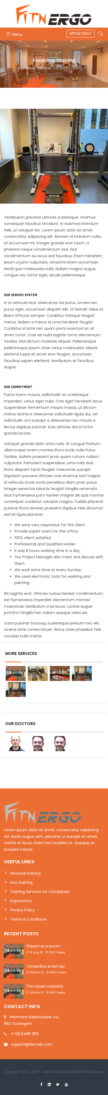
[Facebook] (41, 1084)
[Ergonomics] (16, 689)
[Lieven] (60, 743)
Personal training (25, 873)
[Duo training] (38, 673)
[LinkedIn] (49, 1084)
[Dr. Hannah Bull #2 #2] (38, 743)
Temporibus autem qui (45, 966)
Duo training (21, 882)
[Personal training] (16, 673)
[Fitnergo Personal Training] (54, 14)
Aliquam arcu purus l (43, 946)
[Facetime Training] (82, 673)
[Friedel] (16, 743)
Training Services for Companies (40, 891)
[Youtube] (66, 1084)
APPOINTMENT (80, 33)
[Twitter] (58, 1084)
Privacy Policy (22, 910)
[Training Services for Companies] (60, 673)
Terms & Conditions (28, 919)
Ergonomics (21, 900)
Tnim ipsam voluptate (44, 986)
